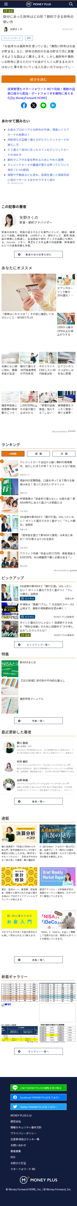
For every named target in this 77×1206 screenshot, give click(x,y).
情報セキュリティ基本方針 (26, 1127)
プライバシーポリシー (23, 1133)
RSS (12, 1157)
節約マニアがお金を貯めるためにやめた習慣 (35, 160)
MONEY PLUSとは (21, 1115)
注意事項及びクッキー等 (24, 1139)
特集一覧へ (38, 720)
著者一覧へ (38, 801)
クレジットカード (12, 37)
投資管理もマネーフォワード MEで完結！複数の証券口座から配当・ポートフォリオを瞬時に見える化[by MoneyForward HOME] (41, 93)
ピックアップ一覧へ (38, 644)
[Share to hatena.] (53, 105)
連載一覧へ (38, 959)
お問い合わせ (18, 1145)
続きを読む (38, 79)
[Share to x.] (34, 105)
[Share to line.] (43, 105)
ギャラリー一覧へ (38, 1051)
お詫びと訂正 (18, 1163)
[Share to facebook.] (24, 105)
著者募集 (15, 1151)
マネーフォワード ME (23, 1169)
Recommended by (59, 431)
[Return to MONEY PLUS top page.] (38, 4)
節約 (29, 37)
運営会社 (15, 1121)
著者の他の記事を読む (39, 254)
